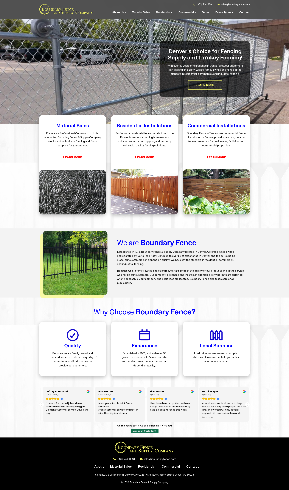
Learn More (72, 157)
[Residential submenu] (171, 12)
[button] (4, 71)
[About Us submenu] (125, 12)
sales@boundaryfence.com (235, 4)
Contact (192, 466)
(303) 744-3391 (205, 4)
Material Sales (121, 466)
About (99, 466)
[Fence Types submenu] (232, 12)
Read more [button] (206, 417)
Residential (146, 466)
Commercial (171, 466)
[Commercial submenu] (195, 12)
